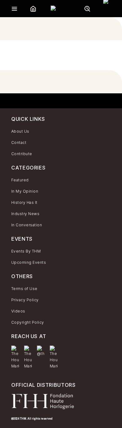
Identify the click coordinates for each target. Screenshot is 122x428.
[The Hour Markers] (15, 357)
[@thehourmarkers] (41, 351)
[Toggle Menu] (14, 9)
